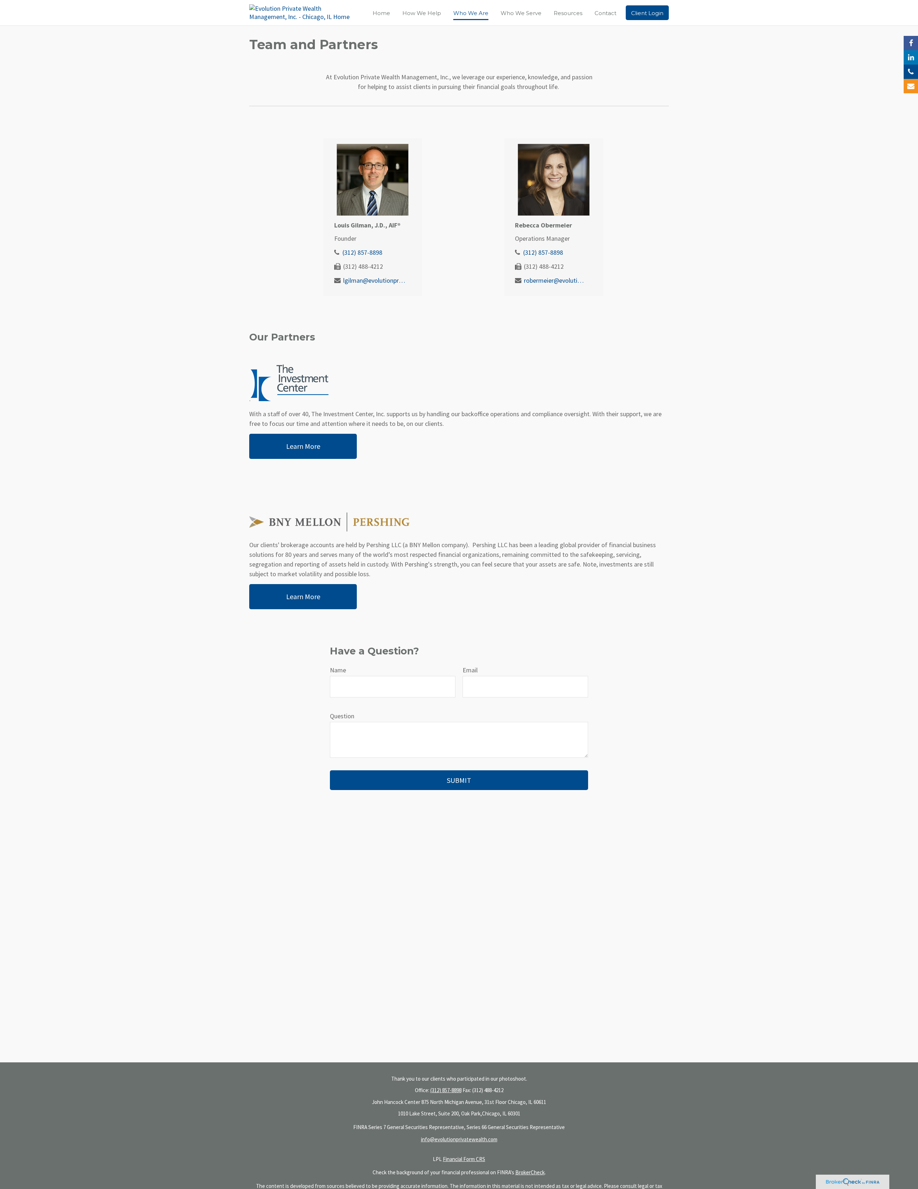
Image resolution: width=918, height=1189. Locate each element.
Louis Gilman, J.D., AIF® (367, 225)
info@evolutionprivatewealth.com (459, 1139)
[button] (381, 12)
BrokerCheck (530, 1172)
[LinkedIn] (911, 57)
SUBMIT (459, 780)
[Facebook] (911, 43)
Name (338, 670)
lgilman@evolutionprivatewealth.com (374, 280)
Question (342, 716)
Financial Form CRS (464, 1159)
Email (470, 670)
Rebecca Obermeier (543, 225)
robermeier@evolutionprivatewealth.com (555, 280)
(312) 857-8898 (362, 252)
